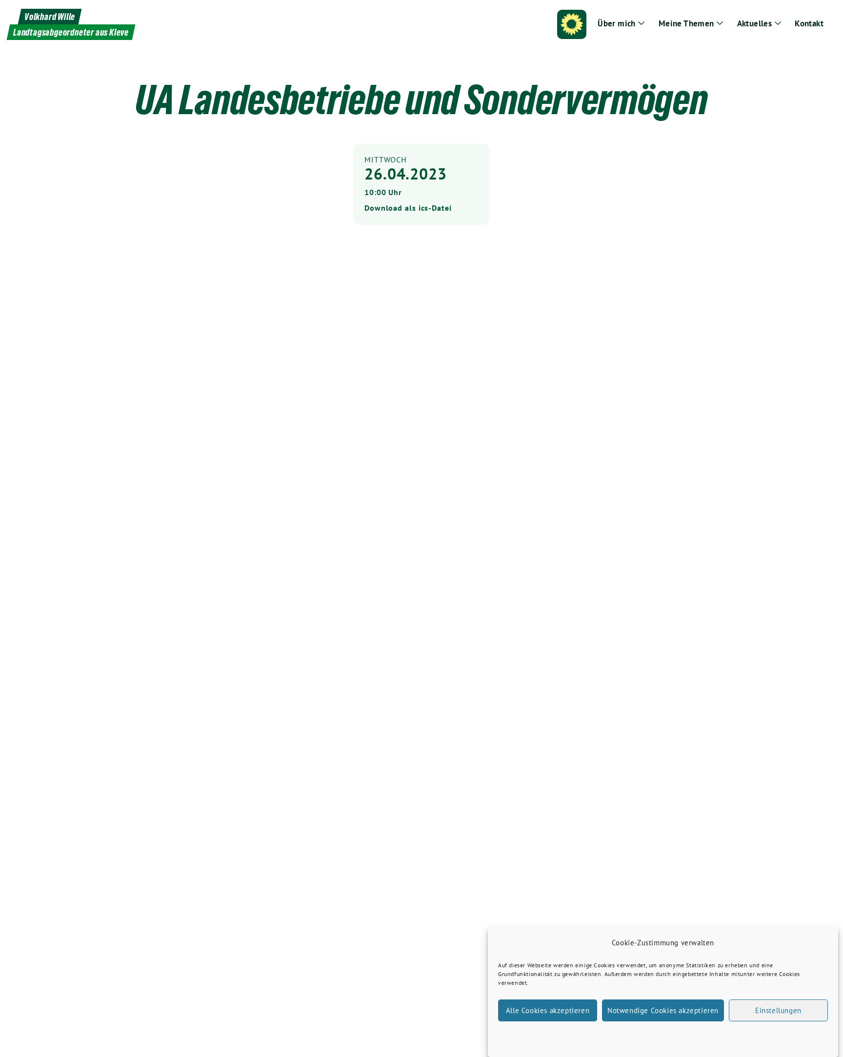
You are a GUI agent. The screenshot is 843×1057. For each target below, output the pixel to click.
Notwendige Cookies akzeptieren (663, 1010)
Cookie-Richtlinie (613, 1035)
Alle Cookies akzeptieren (547, 1010)
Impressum (721, 1035)
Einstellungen (778, 1010)
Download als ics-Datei (408, 208)
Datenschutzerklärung (672, 1035)
